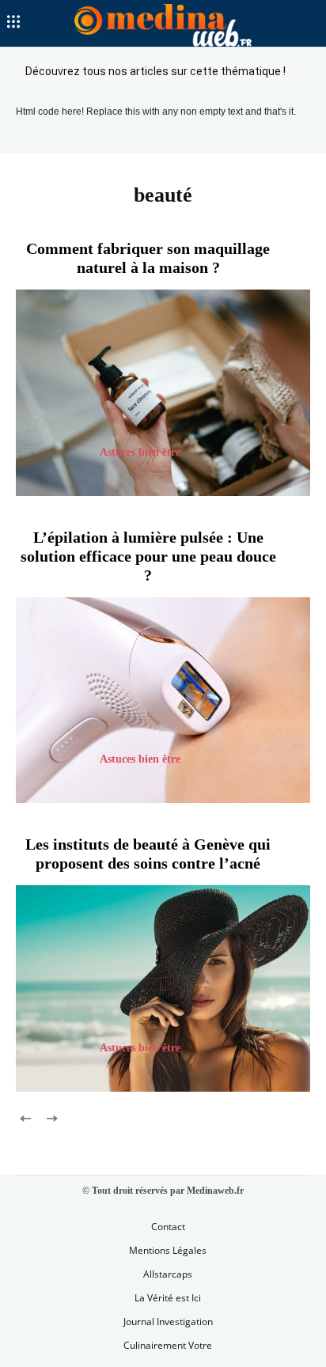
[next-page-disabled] (51, 1117)
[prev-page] (26, 1117)
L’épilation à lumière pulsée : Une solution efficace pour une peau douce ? (148, 556)
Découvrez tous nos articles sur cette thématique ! (155, 71)
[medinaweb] (162, 25)
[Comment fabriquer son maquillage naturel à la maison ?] (163, 392)
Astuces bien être (140, 452)
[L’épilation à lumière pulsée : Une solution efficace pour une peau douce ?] (163, 700)
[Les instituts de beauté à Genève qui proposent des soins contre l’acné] (163, 988)
